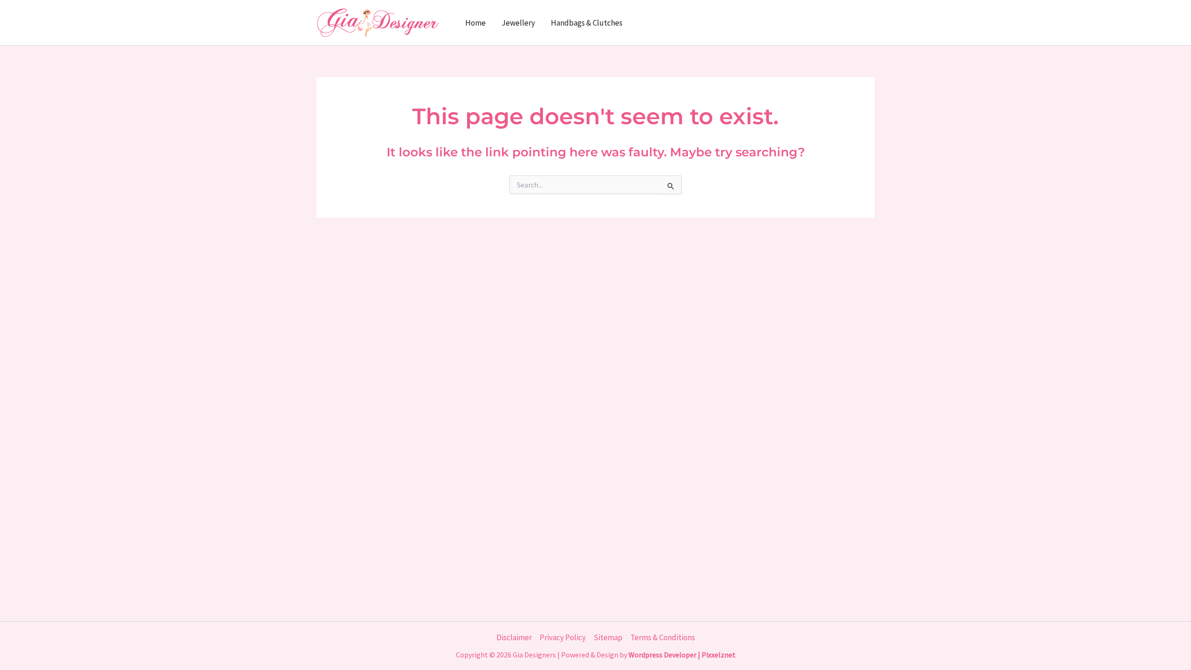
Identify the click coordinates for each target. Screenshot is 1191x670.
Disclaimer (514, 637)
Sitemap (608, 637)
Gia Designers (534, 654)
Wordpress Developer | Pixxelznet (682, 654)
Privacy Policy (563, 637)
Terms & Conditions (662, 637)
